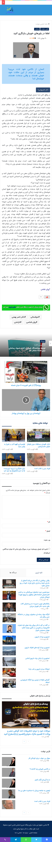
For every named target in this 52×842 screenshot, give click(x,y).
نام (48, 522)
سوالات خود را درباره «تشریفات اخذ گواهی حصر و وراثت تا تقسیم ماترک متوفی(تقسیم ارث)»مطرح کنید (27, 732)
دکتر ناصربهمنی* (43, 90)
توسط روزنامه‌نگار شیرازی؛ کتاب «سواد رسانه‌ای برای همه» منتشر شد (27, 349)
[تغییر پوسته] (5, 11)
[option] (26, 343)
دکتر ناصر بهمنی (18, 317)
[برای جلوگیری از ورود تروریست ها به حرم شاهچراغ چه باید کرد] (13, 459)
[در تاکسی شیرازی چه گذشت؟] (8, 772)
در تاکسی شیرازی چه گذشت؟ (40, 769)
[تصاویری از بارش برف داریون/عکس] (9, 661)
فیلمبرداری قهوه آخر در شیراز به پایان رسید (14, 445)
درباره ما (25, 832)
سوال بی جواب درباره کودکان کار (39, 758)
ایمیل (47, 531)
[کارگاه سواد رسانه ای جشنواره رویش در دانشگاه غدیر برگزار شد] (9, 617)
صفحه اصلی (33, 832)
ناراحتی (17, 322)
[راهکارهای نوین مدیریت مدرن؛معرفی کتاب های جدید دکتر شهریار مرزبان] (9, 607)
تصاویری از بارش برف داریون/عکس (37, 658)
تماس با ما (18, 832)
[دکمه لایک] (47, 297)
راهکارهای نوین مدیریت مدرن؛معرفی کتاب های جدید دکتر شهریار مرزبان (34, 605)
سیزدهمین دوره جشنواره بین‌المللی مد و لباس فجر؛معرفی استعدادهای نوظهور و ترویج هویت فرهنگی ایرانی (33, 595)
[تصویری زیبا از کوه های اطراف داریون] (9, 650)
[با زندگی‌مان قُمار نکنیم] (8, 783)
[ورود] (43, 11)
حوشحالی (34, 317)
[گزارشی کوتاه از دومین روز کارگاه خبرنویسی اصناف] (9, 683)
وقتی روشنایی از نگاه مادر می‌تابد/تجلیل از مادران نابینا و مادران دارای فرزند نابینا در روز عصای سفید (34, 583)
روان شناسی (31, 322)
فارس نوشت (40, 24)
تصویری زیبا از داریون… (41, 636)
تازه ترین (39, 572)
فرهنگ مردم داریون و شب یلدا (39, 669)
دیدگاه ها (13, 572)
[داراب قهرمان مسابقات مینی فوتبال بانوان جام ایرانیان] (38, 435)
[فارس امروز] (10, 10)
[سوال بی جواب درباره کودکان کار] (8, 761)
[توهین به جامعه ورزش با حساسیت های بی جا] (8, 793)
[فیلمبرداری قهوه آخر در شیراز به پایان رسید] (13, 435)
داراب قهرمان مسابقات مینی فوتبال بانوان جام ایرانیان (38, 445)
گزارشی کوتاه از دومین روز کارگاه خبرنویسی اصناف (34, 681)
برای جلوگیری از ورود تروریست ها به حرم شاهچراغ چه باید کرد (14, 469)
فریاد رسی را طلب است (42, 468)
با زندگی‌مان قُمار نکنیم (42, 779)
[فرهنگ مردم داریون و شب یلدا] (9, 672)
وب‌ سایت (47, 540)
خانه (46, 24)
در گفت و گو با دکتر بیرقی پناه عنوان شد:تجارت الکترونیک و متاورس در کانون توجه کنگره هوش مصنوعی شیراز (33, 628)
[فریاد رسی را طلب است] (38, 459)
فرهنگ (43, 341)
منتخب (37, 29)
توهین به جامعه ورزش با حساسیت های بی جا (34, 790)
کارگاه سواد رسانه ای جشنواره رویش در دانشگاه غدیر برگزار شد (33, 615)
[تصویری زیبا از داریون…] (9, 640)
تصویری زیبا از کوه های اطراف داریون (37, 647)
